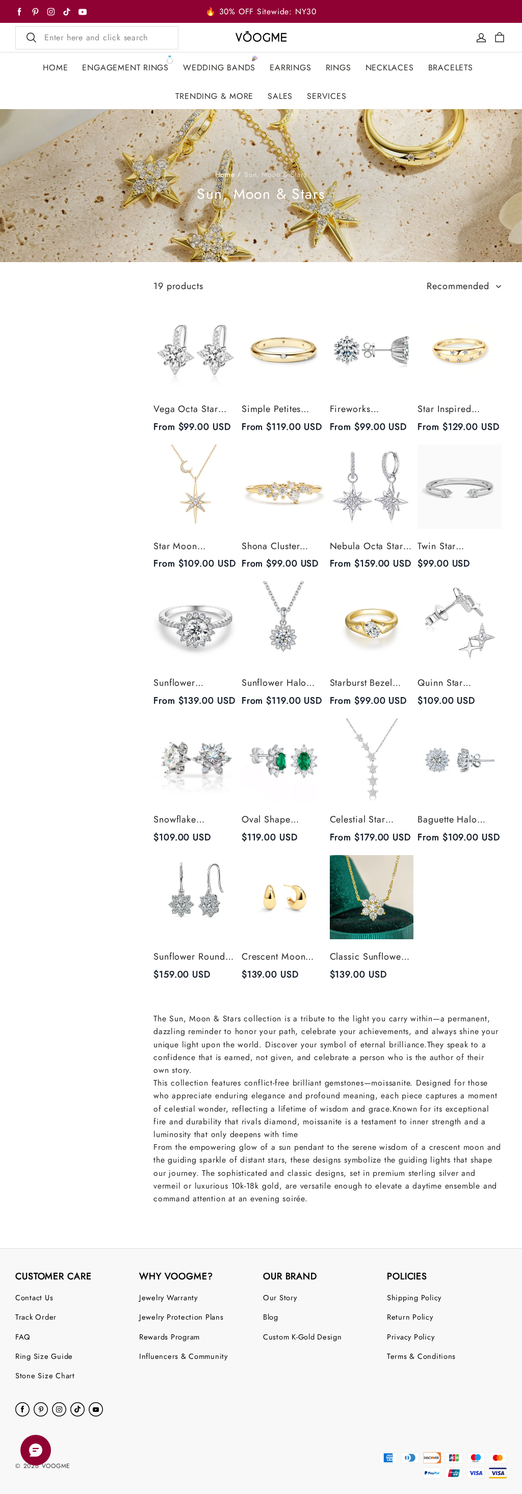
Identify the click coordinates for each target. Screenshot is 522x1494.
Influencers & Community (183, 1356)
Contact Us (34, 1297)
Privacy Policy (410, 1336)
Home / (228, 174)
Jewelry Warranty (168, 1297)
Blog (270, 1316)
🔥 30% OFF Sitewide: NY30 (261, 11)
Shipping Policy (414, 1297)
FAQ (23, 1336)
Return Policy (410, 1316)
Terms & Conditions (421, 1356)
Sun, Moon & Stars (275, 174)
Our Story (280, 1297)
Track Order (36, 1316)
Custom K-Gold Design (302, 1336)
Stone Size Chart (45, 1375)
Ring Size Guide (44, 1356)
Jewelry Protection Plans (181, 1316)
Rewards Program (169, 1336)
